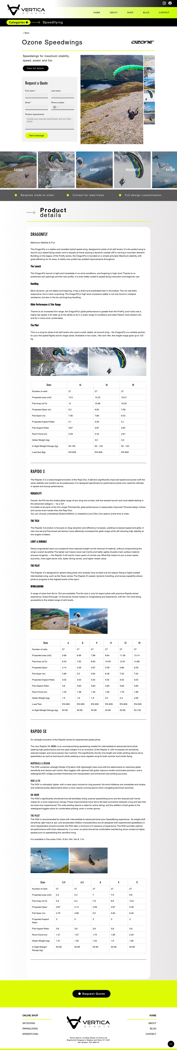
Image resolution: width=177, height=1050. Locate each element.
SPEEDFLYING (30, 1034)
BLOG (153, 1028)
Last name (56, 91)
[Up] (171, 1044)
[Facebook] (170, 3)
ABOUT (152, 1023)
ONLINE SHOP (30, 1015)
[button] (130, 12)
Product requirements (34, 114)
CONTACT (151, 1034)
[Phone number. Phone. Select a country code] (55, 107)
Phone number (57, 102)
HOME (152, 1015)
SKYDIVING (28, 1023)
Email (28, 102)
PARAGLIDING (30, 1028)
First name (30, 91)
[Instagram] (164, 3)
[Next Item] (138, 99)
